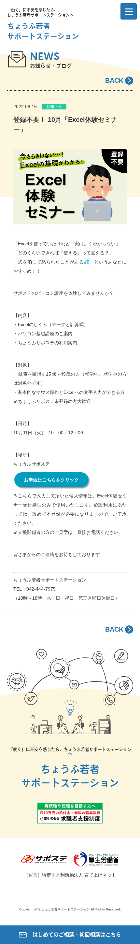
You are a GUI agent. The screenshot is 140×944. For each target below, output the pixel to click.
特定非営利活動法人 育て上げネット (79, 875)
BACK (114, 80)
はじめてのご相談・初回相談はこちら (77, 934)
